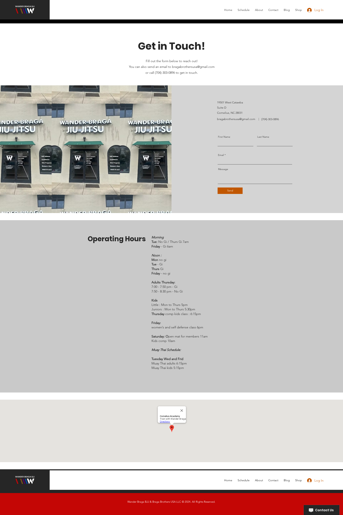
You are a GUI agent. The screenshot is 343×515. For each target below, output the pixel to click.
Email (221, 155)
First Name (224, 137)
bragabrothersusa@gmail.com (193, 67)
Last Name (263, 137)
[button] (243, 10)
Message (223, 169)
